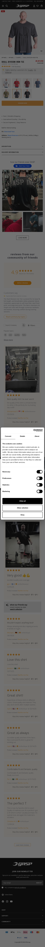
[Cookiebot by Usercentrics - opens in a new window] (33, 430)
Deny (22, 515)
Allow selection (22, 508)
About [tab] (37, 436)
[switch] (40, 478)
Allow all (22, 501)
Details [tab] (22, 436)
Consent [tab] (8, 436)
